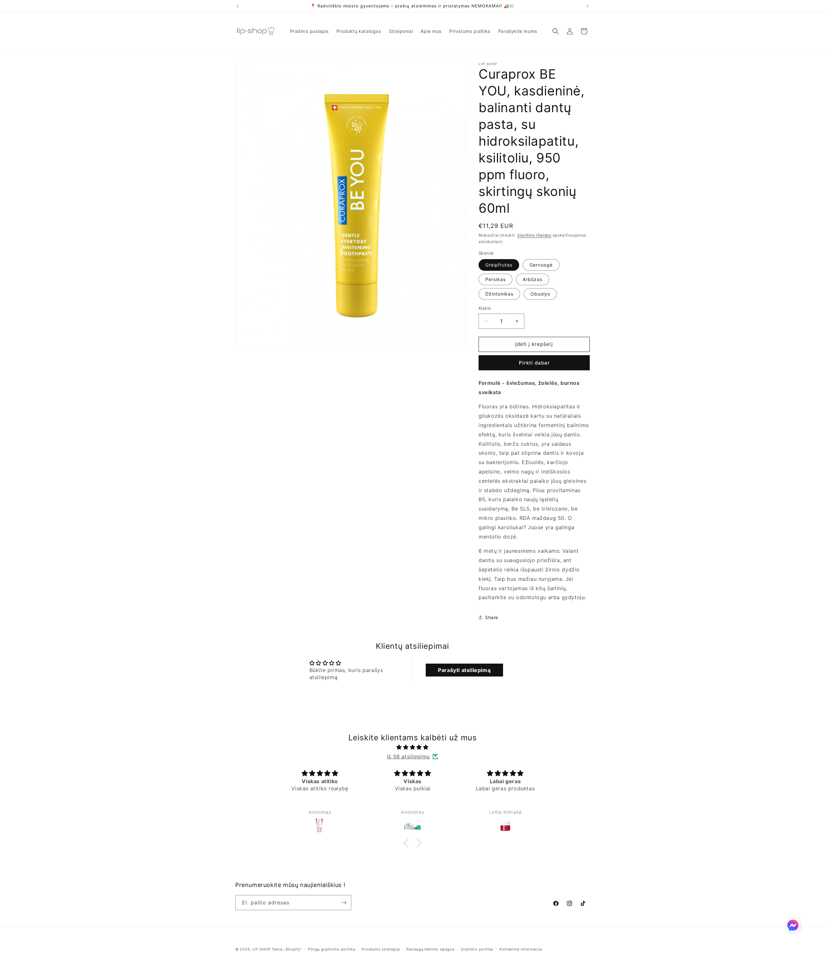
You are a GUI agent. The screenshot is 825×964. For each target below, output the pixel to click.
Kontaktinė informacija (521, 949)
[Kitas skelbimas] (587, 6)
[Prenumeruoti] (344, 902)
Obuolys (540, 294)
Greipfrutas (498, 265)
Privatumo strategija (381, 949)
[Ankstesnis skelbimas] (237, 6)
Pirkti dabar (534, 363)
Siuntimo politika (477, 949)
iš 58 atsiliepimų (408, 756)
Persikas (495, 279)
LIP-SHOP (261, 949)
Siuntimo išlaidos (534, 235)
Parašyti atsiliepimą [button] (464, 670)
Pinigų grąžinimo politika (331, 949)
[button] (555, 31)
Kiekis (485, 308)
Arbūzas (532, 279)
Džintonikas (499, 294)
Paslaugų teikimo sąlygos (430, 949)
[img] (412, 747)
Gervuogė (541, 265)
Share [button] (491, 617)
